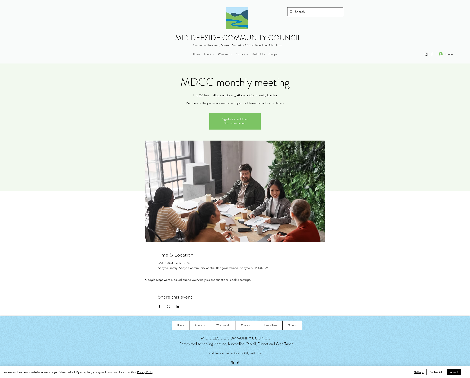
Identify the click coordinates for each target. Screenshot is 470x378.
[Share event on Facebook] (159, 306)
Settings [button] (419, 372)
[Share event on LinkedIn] (177, 306)
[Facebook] (432, 54)
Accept (454, 372)
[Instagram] (426, 54)
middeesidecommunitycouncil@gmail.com (235, 353)
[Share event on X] (168, 306)
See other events (235, 123)
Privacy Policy (145, 372)
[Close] (465, 372)
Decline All (436, 372)
